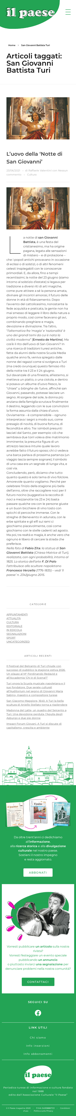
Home (11, 45)
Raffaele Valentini (40, 170)
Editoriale (14, 626)
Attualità (13, 618)
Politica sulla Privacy (43, 1111)
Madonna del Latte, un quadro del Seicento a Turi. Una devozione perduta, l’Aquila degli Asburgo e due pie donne (36, 714)
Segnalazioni (16, 634)
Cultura (32, 174)
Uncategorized (18, 641)
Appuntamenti (17, 614)
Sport (10, 637)
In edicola (14, 630)
